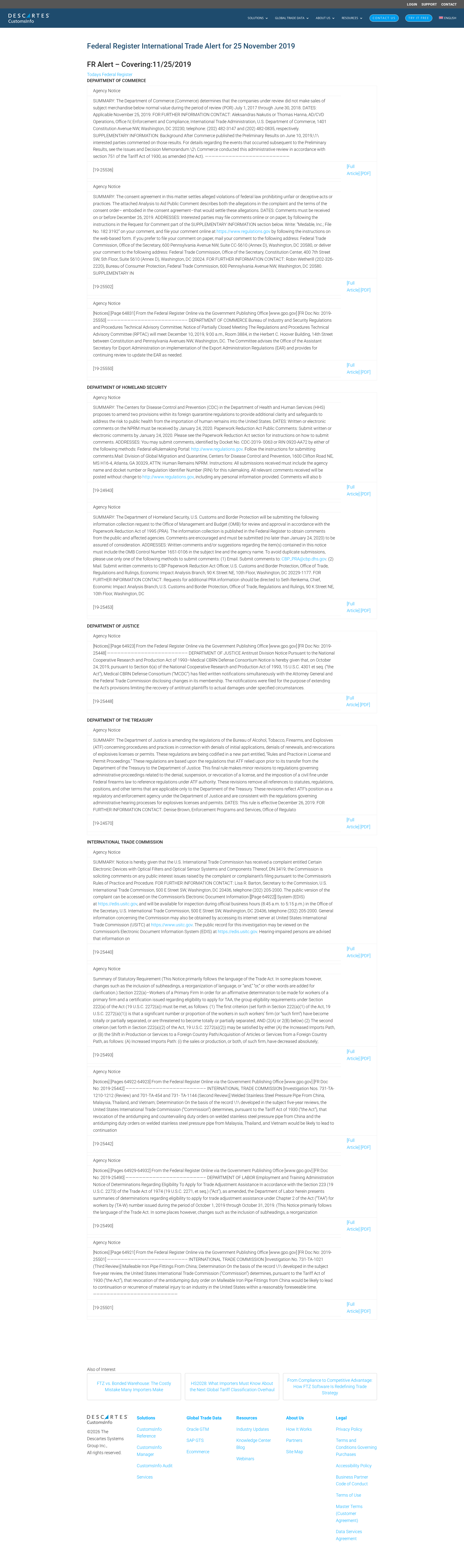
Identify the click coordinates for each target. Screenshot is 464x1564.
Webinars (245, 1458)
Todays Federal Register (109, 74)
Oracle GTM (198, 1429)
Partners (294, 1440)
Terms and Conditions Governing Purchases (356, 1447)
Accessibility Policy (354, 1465)
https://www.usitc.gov (172, 924)
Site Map (294, 1451)
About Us (323, 18)
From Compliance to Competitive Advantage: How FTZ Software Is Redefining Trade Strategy (329, 1386)
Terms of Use (348, 1495)
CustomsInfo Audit (155, 1465)
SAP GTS (195, 1440)
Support (429, 4)
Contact (449, 4)
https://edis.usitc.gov (117, 903)
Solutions (256, 18)
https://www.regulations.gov (243, 231)
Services (145, 1477)
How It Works (299, 1429)
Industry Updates (252, 1429)
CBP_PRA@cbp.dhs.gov (304, 558)
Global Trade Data (289, 18)
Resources (350, 18)
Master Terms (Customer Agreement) (349, 1513)
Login (412, 4)
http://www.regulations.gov (217, 449)
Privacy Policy (349, 1429)
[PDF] (365, 173)
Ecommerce (198, 1451)
